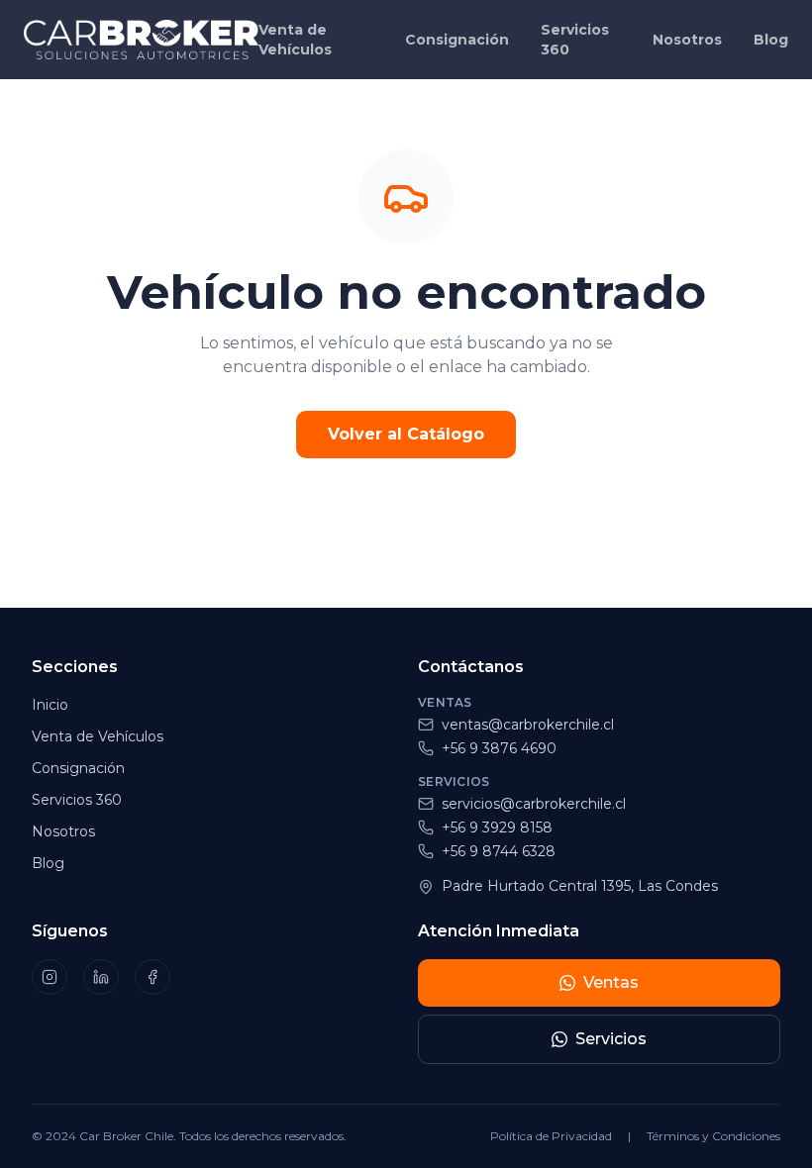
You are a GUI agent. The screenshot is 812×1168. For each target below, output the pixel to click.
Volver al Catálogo (406, 434)
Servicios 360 (575, 39)
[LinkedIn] (101, 977)
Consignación (457, 40)
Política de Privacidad (551, 1135)
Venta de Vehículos (295, 39)
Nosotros (687, 40)
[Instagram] (49, 977)
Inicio (50, 705)
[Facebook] (152, 977)
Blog (771, 40)
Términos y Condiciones (713, 1135)
